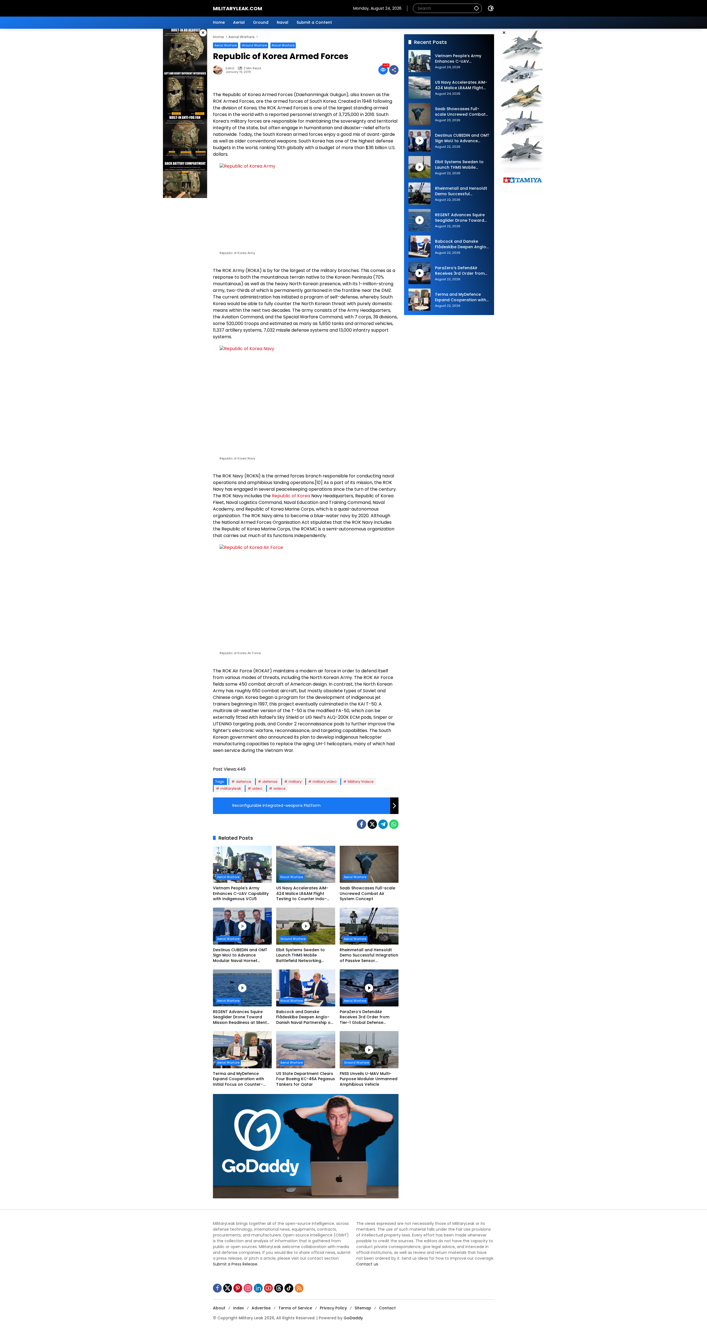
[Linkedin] (258, 1288)
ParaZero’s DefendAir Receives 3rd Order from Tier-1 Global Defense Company (364, 1017)
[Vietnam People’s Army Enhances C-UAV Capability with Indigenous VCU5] (242, 864)
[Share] (394, 70)
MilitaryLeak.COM (237, 8)
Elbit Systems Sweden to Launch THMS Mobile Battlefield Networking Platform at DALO (300, 955)
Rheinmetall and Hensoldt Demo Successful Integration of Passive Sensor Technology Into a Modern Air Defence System (369, 955)
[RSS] (299, 1288)
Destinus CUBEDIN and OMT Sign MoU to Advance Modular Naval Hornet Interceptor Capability (240, 955)
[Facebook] (361, 824)
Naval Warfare (283, 45)
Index (238, 1308)
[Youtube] (268, 1288)
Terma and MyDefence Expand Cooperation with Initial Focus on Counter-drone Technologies (238, 1079)
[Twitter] (372, 824)
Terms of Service (295, 1308)
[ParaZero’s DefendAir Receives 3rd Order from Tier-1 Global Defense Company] (369, 987)
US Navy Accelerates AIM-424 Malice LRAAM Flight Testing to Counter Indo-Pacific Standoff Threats (302, 894)
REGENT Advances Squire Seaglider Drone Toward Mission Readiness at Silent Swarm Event (240, 1017)
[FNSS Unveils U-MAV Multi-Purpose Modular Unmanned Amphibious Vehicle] (369, 1049)
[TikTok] (288, 1288)
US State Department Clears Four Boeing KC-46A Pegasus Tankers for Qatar (305, 1079)
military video (325, 781)
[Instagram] (248, 1288)
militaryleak (230, 788)
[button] (476, 8)
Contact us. (367, 1264)
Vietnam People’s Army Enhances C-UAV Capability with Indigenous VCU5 (241, 894)
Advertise (261, 1308)
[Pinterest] (237, 1288)
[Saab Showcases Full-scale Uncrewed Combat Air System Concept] (369, 864)
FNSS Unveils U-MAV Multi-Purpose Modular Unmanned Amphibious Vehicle (368, 1079)
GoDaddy (353, 1318)
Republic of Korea (291, 496)
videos (279, 788)
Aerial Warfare (225, 45)
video (257, 788)
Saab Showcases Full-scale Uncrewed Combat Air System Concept (367, 894)
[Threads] (278, 1288)
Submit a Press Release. (235, 1264)
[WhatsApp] (394, 824)
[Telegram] (383, 824)
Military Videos (361, 781)
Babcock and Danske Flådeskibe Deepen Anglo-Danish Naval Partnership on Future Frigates (304, 1017)
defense (270, 781)
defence (243, 781)
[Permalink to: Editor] (219, 70)
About (219, 1308)
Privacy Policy (333, 1308)
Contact (387, 1308)
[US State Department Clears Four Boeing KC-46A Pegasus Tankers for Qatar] (305, 1049)
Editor (230, 68)
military (295, 781)
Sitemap (363, 1308)
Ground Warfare (254, 45)
